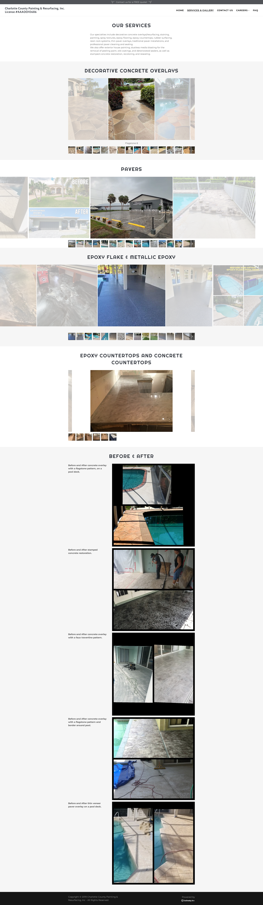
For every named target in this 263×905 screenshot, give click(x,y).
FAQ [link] (255, 10)
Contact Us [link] (225, 10)
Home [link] (180, 10)
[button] (243, 10)
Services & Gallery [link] (200, 10)
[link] (67, 12)
